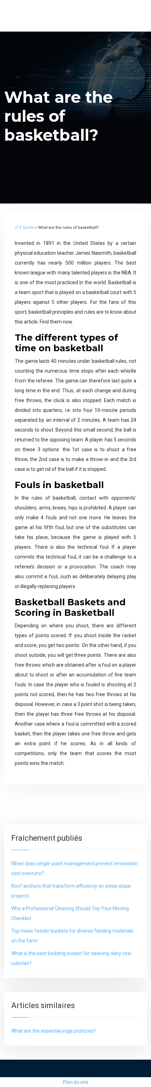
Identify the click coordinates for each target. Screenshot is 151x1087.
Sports (28, 227)
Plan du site (75, 1082)
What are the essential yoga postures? (53, 1031)
